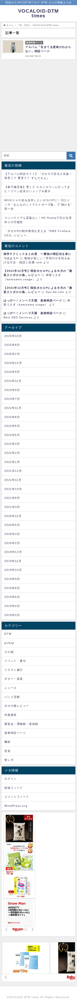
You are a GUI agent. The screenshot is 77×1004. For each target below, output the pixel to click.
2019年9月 (12, 579)
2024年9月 (12, 371)
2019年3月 (12, 615)
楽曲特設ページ (15, 732)
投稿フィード (13, 787)
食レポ (9, 759)
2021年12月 (13, 470)
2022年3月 (12, 443)
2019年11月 (13, 561)
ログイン (10, 778)
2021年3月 (12, 507)
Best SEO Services (18, 317)
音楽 (7, 751)
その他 (9, 651)
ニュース (10, 687)
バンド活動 (12, 696)
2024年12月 (13, 363)
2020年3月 (12, 534)
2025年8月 (12, 344)
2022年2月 (12, 452)
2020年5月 (12, 524)
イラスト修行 (13, 669)
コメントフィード (16, 796)
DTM (7, 633)
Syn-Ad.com (55, 292)
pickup (9, 642)
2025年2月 (12, 353)
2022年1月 (12, 462)
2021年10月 (13, 489)
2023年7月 (12, 398)
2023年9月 (12, 390)
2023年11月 (13, 380)
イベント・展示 (15, 660)
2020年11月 (13, 516)
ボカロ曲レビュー (16, 705)
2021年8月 (12, 497)
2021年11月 (13, 479)
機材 (7, 741)
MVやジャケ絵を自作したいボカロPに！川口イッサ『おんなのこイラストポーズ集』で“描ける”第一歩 (38, 204)
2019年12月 (13, 551)
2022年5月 (12, 435)
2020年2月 (12, 543)
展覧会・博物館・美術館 (21, 723)
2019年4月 (12, 606)
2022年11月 (13, 407)
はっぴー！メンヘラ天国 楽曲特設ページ (33, 300)
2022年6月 (12, 425)
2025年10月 (13, 335)
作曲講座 (10, 714)
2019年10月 (13, 569)
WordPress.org (15, 805)
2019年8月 (12, 588)
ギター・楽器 (13, 678)
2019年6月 (12, 596)
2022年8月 (12, 417)
